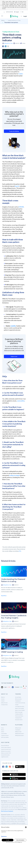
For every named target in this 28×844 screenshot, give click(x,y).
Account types (18, 697)
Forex (2, 727)
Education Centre (18, 719)
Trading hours (18, 700)
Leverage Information (19, 706)
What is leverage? (18, 712)
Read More (3, 595)
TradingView (17, 729)
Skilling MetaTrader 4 (19, 733)
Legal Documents (4, 756)
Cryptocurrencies (5, 735)
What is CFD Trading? (19, 708)
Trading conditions (19, 714)
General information (5, 755)
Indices (2, 731)
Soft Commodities (5, 737)
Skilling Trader (18, 727)
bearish (17, 186)
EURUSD (21, 207)
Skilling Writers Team (8, 43)
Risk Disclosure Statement (7, 811)
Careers (3, 699)
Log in (25, 16)
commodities (21, 401)
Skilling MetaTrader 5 (19, 735)
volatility (13, 326)
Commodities (4, 733)
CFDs (20, 551)
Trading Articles (18, 717)
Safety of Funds (4, 702)
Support (17, 11)
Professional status (19, 716)
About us (3, 697)
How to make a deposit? (6, 747)
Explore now (14, 356)
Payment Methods (5, 745)
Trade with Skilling (14, 131)
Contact (2, 700)
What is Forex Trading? (20, 710)
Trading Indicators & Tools (14, 20)
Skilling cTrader (18, 731)
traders (21, 74)
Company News (4, 704)
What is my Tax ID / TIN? (6, 753)
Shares (2, 729)
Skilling (3, 20)
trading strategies (14, 475)
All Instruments (18, 699)
